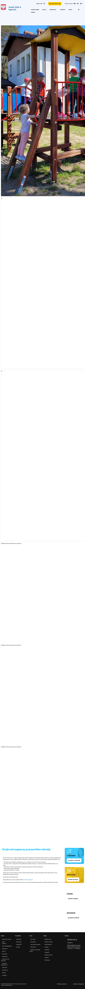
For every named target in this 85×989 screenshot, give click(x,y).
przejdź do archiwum (73, 917)
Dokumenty (4, 956)
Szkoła (44, 9)
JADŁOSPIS (18, 944)
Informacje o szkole (6, 939)
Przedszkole (53, 9)
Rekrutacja (4, 954)
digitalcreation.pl (8, 985)
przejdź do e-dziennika (74, 860)
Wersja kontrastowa (54, 3)
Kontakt (33, 12)
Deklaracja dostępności (78, 984)
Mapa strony (39, 3)
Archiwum (4, 975)
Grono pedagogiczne (7, 946)
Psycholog (47, 949)
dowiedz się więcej (73, 879)
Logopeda (47, 952)
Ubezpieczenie (48, 939)
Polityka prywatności (62, 984)
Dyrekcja (4, 943)
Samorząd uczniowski (35, 944)
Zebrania (47, 947)
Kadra (3, 942)
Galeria (4, 951)
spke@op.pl (70, 942)
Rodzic (70, 9)
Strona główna (35, 9)
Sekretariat (4, 948)
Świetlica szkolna (49, 942)
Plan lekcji (32, 939)
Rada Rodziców (48, 944)
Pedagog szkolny (48, 955)
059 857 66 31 (72, 940)
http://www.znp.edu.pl (27, 879)
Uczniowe (62, 9)
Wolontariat (33, 947)
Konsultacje (5, 970)
